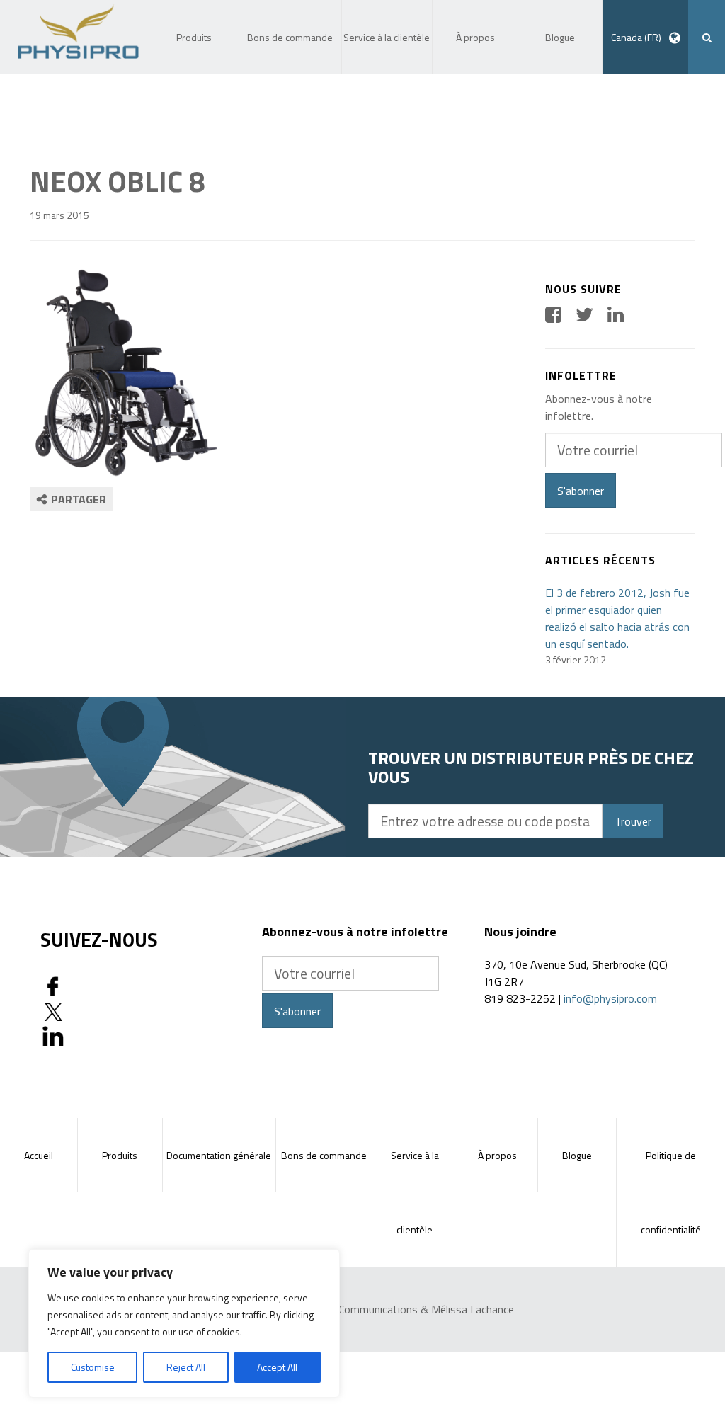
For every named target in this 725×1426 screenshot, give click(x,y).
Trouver (633, 821)
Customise (93, 1366)
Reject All (185, 1366)
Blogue (577, 1155)
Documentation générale (218, 1155)
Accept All (277, 1366)
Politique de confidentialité (671, 1192)
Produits (119, 1155)
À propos (497, 1155)
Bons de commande (324, 1155)
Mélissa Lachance (472, 1309)
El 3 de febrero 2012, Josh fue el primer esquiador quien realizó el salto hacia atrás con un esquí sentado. (617, 618)
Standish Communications (356, 1309)
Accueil (38, 1155)
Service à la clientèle (415, 1192)
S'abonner (580, 490)
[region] (184, 1323)
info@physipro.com (610, 998)
